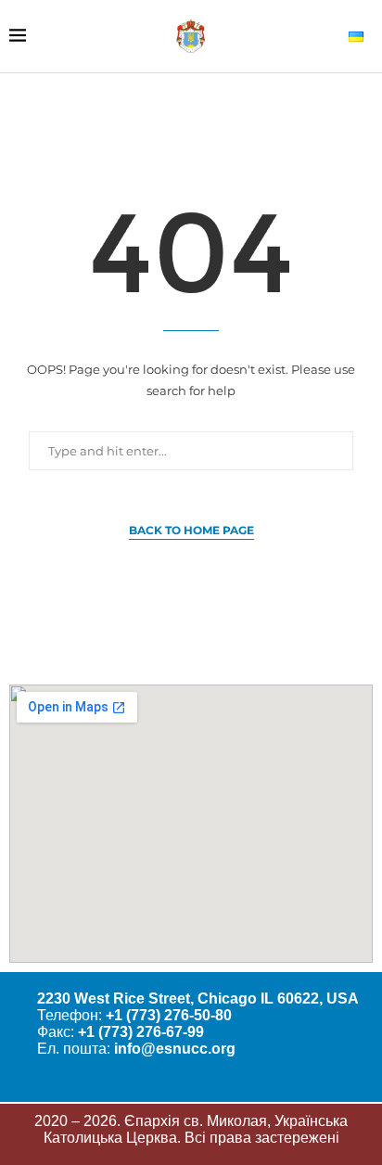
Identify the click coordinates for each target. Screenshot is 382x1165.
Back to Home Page (191, 530)
